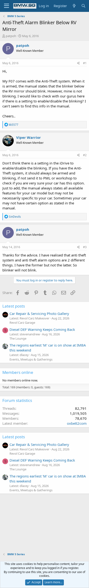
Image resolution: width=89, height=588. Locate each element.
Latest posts (13, 306)
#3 (85, 247)
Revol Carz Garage (22, 322)
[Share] (78, 63)
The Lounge (17, 338)
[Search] (83, 5)
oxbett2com (77, 423)
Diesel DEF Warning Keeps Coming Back (42, 329)
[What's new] (74, 5)
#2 (85, 155)
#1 (85, 63)
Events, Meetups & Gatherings (30, 359)
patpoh (11, 36)
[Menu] (6, 6)
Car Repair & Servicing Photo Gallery (39, 313)
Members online (17, 372)
